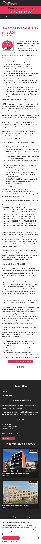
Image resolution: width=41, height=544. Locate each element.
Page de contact (8, 438)
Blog (28, 517)
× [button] (38, 521)
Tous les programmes (17, 517)
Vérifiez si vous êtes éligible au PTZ (20, 361)
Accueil (4, 517)
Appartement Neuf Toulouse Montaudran (15, 505)
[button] (20, 534)
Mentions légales (7, 395)
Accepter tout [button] (11, 538)
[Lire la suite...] (31, 414)
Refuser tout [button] (30, 538)
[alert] (20, 531)
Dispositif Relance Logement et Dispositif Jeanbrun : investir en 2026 (20, 405)
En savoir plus (19, 532)
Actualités (5, 391)
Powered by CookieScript (9, 542)
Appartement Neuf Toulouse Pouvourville (15, 473)
